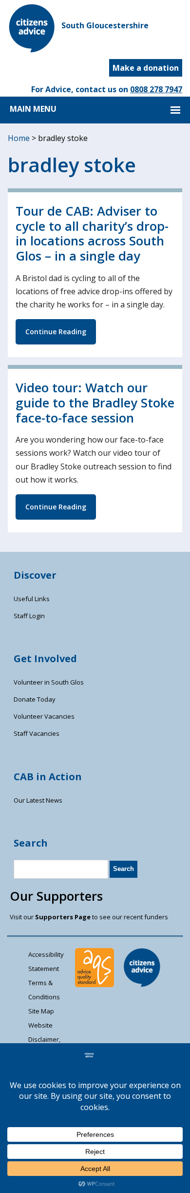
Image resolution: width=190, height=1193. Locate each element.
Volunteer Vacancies (44, 716)
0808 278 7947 (156, 89)
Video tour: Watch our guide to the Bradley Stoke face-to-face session (95, 402)
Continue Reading (55, 331)
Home (19, 138)
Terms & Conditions (44, 989)
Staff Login (29, 615)
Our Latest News (38, 800)
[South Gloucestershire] (32, 49)
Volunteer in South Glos (49, 682)
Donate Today (35, 699)
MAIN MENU (33, 108)
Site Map (41, 1011)
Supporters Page (63, 916)
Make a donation (146, 67)
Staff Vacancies (36, 733)
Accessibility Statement (46, 961)
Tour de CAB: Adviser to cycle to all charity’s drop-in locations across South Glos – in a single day (92, 233)
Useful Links (32, 598)
